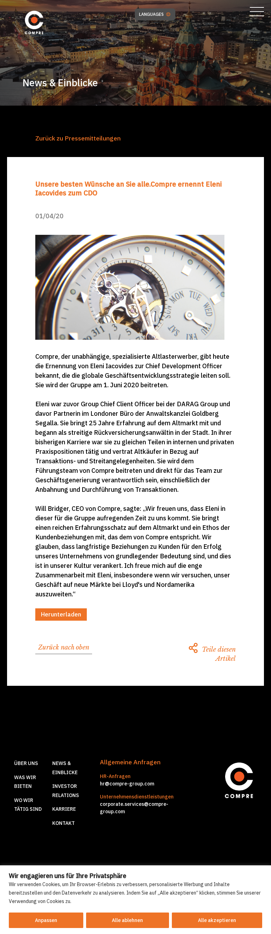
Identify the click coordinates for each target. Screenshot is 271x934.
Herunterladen (61, 614)
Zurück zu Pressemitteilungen (78, 138)
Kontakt (63, 823)
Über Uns (26, 763)
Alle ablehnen (127, 920)
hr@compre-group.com (127, 784)
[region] (135, 899)
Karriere (64, 809)
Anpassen (46, 920)
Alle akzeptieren (217, 920)
